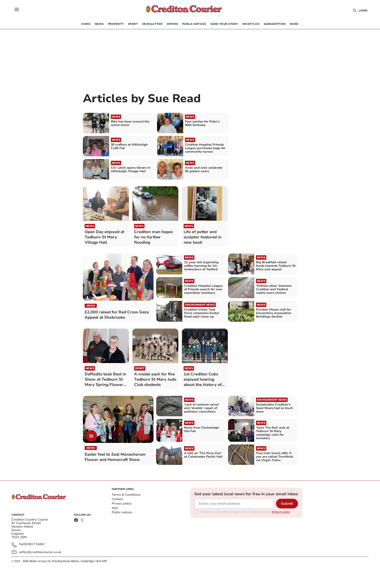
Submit (287, 503)
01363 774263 (34, 544)
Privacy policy (122, 503)
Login (363, 10)
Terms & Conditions (126, 495)
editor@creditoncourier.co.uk (40, 552)
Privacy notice (281, 511)
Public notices (122, 512)
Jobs (115, 508)
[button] (16, 9)
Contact (117, 499)
